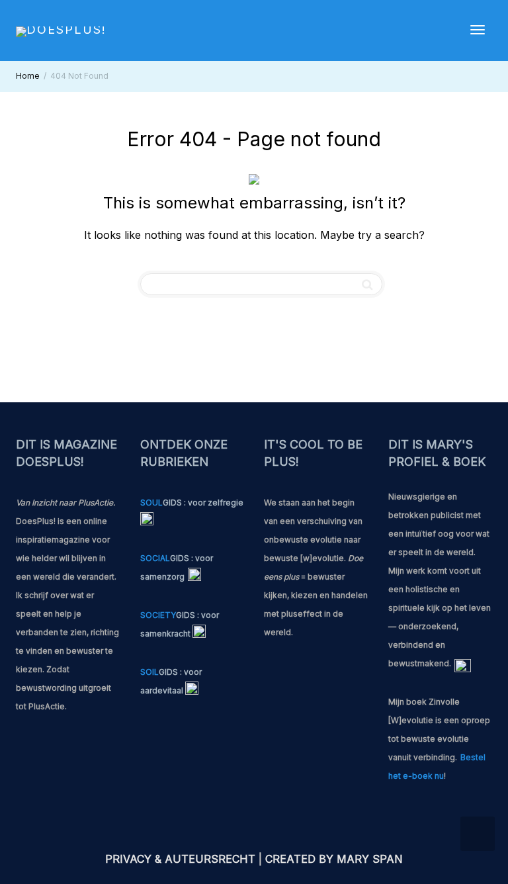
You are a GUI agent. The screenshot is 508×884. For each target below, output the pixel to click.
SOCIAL (155, 558)
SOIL (149, 672)
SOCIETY (158, 615)
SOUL (151, 503)
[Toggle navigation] (477, 30)
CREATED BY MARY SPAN (334, 858)
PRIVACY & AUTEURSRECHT (180, 858)
